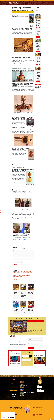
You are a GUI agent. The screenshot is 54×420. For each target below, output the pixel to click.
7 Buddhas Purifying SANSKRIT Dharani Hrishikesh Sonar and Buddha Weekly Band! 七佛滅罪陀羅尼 (29, 385)
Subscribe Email (12, 387)
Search (38, 9)
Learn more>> (38, 91)
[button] (43, 2)
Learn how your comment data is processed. (26, 265)
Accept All (12, 417)
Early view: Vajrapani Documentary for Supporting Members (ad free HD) (28, 381)
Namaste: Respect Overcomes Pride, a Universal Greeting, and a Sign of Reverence (29, 392)
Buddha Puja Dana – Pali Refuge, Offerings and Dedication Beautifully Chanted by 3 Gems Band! (38, 60)
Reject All (8, 417)
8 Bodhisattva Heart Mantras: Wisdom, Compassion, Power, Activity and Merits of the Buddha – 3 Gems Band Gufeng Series (38, 22)
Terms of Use (11, 386)
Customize (4, 417)
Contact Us (11, 383)
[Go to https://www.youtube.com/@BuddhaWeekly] (15, 395)
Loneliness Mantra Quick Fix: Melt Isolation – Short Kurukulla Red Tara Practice (38, 33)
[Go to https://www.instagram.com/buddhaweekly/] (13, 395)
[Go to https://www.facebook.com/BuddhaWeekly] (12, 395)
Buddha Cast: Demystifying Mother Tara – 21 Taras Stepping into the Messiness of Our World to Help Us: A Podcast (38, 46)
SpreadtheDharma (38, 406)
